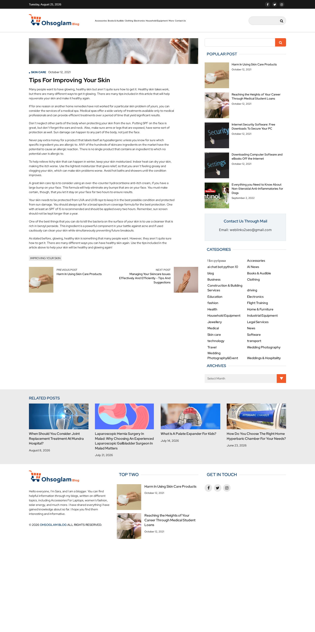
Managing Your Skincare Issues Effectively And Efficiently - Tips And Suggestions (145, 278)
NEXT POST (163, 270)
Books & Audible (116, 20)
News (251, 328)
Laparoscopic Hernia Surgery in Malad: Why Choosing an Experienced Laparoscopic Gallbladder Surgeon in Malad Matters (124, 440)
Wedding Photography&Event (222, 355)
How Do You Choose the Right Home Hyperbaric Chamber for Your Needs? (256, 436)
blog (210, 273)
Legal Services (257, 322)
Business (213, 279)
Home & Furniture (260, 309)
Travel (211, 347)
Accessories (101, 20)
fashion (212, 303)
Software (254, 335)
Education (214, 297)
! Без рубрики (216, 261)
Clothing (129, 20)
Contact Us (180, 20)
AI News (253, 267)
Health (212, 309)
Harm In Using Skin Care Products (79, 274)
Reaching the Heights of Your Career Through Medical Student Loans (256, 96)
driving (252, 290)
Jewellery (214, 322)
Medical (213, 328)
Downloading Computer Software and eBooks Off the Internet (257, 157)
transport (254, 341)
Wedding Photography (263, 347)
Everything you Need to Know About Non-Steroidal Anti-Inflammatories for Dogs (257, 189)
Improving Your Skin (45, 258)
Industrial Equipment (262, 315)
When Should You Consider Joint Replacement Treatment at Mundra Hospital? (56, 438)
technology (215, 341)
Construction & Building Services (224, 288)
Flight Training (257, 303)
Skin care (38, 72)
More (171, 20)
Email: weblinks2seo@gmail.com (245, 230)
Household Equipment (157, 20)
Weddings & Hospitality (264, 358)
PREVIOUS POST (67, 270)
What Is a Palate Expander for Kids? (188, 433)
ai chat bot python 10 (222, 267)
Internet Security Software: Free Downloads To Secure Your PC (253, 126)
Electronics (139, 20)
